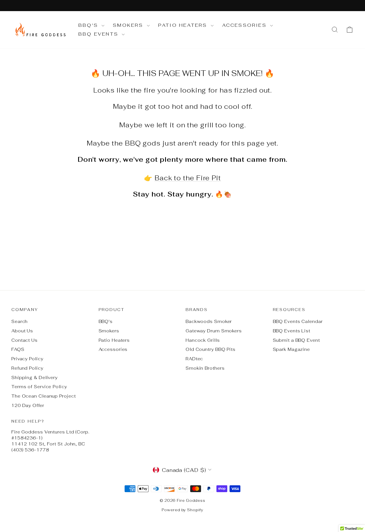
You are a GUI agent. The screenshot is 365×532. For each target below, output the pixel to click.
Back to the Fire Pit (188, 178)
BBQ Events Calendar (298, 321)
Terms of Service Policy (39, 386)
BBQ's (89, 25)
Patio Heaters (183, 25)
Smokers (129, 25)
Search (19, 321)
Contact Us (24, 340)
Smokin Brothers (205, 368)
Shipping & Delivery (34, 377)
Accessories (245, 25)
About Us (22, 330)
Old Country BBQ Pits (211, 349)
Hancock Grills (203, 340)
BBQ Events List (292, 330)
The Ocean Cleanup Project (43, 396)
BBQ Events (99, 34)
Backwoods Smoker (209, 321)
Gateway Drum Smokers (214, 330)
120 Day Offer (27, 405)
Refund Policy (27, 368)
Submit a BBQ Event (296, 340)
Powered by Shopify (182, 510)
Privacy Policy (27, 358)
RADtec (194, 358)
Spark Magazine (291, 349)
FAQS (18, 349)
